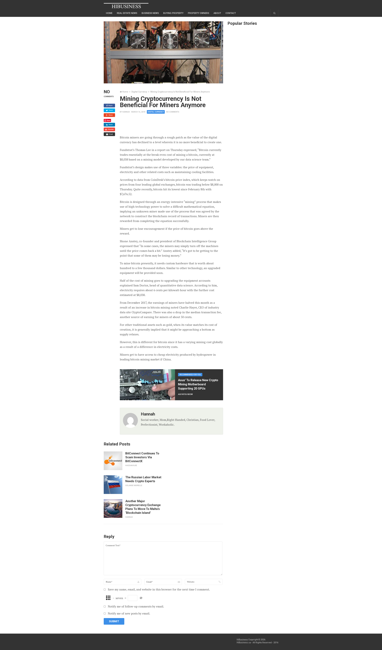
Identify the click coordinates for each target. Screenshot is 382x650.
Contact (230, 13)
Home (109, 13)
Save (108, 120)
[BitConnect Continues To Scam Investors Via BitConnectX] (113, 460)
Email (110, 134)
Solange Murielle (133, 485)
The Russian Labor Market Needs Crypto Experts (143, 479)
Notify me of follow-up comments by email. (136, 606)
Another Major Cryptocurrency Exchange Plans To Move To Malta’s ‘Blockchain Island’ (143, 507)
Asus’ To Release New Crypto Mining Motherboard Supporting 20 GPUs (198, 384)
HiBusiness (242, 639)
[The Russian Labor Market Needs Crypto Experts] (113, 484)
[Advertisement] (174, 125)
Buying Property (173, 13)
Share (110, 105)
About (217, 13)
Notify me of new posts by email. (129, 613)
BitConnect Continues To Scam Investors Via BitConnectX (142, 457)
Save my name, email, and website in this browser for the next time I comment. (159, 589)
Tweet (110, 110)
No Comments (172, 112)
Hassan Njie (131, 465)
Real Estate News (127, 13)
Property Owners (198, 13)
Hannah (126, 112)
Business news (150, 13)
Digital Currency (139, 92)
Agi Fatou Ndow (185, 394)
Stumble (110, 129)
